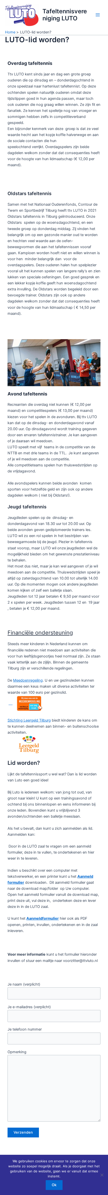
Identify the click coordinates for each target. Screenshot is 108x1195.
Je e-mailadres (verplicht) (29, 1007)
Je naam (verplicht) (24, 984)
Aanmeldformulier (42, 918)
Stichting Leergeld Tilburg (29, 720)
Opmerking (17, 1052)
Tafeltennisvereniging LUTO (64, 15)
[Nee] (101, 1174)
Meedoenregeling (28, 680)
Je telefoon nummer (25, 1029)
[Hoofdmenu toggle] (97, 15)
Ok (54, 1185)
